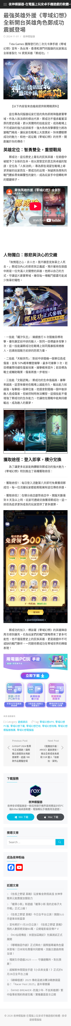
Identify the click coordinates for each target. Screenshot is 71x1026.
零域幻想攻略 (49, 726)
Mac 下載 (53, 817)
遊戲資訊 (23, 721)
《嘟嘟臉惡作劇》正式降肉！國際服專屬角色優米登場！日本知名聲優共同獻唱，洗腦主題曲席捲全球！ (35, 949)
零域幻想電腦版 (25, 729)
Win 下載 (23, 817)
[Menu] (5, 4)
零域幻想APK (47, 721)
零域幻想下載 (17, 726)
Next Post (49, 750)
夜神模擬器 (29, 36)
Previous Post (21, 750)
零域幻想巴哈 (33, 726)
